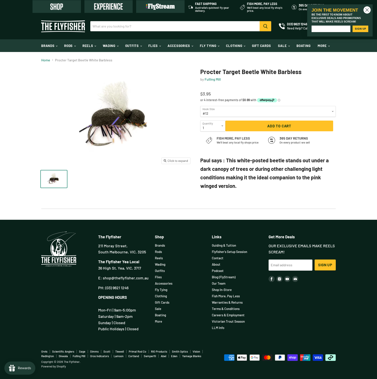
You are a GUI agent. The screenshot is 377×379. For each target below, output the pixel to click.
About (216, 264)
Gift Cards (261, 46)
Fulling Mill (213, 79)
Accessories (179, 46)
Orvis (44, 351)
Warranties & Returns (227, 302)
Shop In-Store (222, 290)
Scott (106, 351)
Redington (47, 356)
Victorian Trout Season (228, 321)
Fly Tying (208, 46)
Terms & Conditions (226, 309)
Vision (196, 351)
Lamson (118, 356)
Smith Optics (180, 351)
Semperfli (150, 356)
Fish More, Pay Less (226, 296)
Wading (109, 46)
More (322, 46)
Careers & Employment (228, 315)
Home (45, 60)
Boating (303, 46)
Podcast (218, 271)
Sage (82, 351)
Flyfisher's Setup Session (229, 252)
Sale (283, 46)
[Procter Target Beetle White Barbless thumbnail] (54, 179)
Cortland (133, 356)
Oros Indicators (99, 356)
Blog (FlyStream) (223, 277)
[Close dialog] (367, 10)
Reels (88, 46)
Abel (163, 356)
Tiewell (119, 351)
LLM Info (218, 328)
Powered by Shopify (53, 366)
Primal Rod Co (137, 351)
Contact (217, 258)
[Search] (265, 26)
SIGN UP (360, 29)
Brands (48, 46)
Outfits (132, 46)
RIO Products (159, 351)
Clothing (234, 46)
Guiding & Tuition (224, 245)
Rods (69, 46)
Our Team (218, 283)
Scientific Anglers (63, 351)
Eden (174, 356)
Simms (94, 351)
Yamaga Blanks (191, 356)
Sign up (325, 265)
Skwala (63, 356)
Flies (153, 46)
